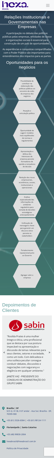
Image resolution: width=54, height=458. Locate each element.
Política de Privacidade (17, 448)
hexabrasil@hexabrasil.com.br (21, 441)
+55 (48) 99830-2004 (16, 434)
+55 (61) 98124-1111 (36, 420)
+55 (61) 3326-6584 (16, 420)
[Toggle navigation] (48, 5)
